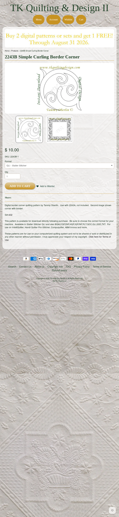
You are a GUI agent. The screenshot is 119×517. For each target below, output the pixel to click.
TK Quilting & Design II (59, 7)
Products (14, 50)
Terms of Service (102, 266)
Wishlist (68, 19)
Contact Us (25, 266)
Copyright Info (55, 266)
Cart (81, 19)
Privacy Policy (82, 266)
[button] (45, 186)
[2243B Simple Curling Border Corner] (29, 129)
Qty (6, 171)
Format (8, 161)
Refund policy (59, 270)
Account (53, 19)
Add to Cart (19, 186)
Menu (39, 19)
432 (10, 214)
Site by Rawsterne (59, 281)
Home (7, 50)
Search (12, 266)
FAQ (68, 266)
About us (39, 266)
